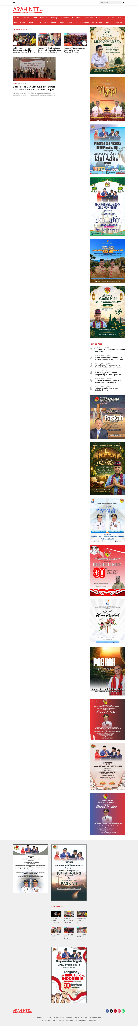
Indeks (39, 1017)
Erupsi (107, 22)
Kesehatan (65, 18)
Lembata (31, 22)
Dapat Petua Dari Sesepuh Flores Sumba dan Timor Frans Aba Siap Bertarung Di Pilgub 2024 (34, 89)
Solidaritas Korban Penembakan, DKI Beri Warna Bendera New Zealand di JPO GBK (110, 358)
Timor (61, 22)
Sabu (46, 22)
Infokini (17, 18)
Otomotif (44, 18)
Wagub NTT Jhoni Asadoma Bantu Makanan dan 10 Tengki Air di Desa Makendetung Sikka (74, 50)
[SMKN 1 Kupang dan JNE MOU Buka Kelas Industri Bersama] (69, 914)
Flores (22, 22)
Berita (15, 84)
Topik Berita (117, 22)
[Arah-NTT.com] (28, 10)
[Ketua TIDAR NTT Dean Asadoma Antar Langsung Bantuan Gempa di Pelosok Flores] (82, 930)
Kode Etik (48, 1017)
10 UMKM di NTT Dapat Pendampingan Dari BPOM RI (110, 350)
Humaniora (110, 18)
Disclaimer (78, 1017)
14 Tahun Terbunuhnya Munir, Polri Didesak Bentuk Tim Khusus (108, 381)
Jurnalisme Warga (82, 22)
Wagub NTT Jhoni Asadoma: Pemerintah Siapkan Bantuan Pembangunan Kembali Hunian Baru (49, 50)
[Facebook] (107, 1011)
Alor (15, 22)
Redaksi (69, 1017)
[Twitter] (111, 1011)
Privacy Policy (59, 1017)
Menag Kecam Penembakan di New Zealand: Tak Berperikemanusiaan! (108, 366)
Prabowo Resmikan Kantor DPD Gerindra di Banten (106, 389)
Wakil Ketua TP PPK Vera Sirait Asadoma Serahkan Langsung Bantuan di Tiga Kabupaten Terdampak (23, 50)
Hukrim (69, 22)
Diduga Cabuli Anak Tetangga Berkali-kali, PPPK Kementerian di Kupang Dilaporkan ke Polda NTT (56, 921)
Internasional (88, 18)
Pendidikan (76, 18)
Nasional (99, 18)
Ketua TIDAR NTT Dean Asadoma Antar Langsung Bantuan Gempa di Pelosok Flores (81, 937)
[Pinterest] (115, 1011)
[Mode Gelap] (124, 2)
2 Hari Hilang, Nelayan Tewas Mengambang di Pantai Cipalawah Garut (108, 374)
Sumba (53, 22)
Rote (39, 22)
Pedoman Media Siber (93, 1017)
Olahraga (54, 18)
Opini (120, 18)
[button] (120, 2)
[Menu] (14, 2)
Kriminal (26, 18)
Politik (34, 18)
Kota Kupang (97, 22)
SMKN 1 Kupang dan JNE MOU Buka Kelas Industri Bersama (68, 921)
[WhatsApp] (123, 1011)
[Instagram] (119, 1011)
